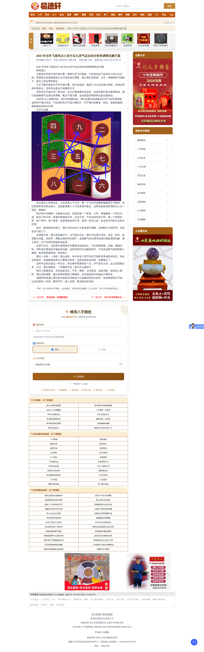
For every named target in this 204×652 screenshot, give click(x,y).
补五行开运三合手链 (54, 522)
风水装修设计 (111, 45)
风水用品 (60, 604)
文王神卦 (53, 452)
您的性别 (38, 343)
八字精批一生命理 (103, 409)
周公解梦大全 (64, 599)
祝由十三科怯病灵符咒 (54, 504)
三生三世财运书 (103, 466)
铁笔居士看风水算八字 (103, 427)
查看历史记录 (49, 390)
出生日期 (38, 358)
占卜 (54, 15)
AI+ (157, 15)
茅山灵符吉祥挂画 (103, 500)
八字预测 (53, 439)
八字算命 (45, 599)
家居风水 (60, 28)
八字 (40, 15)
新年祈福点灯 (53, 427)
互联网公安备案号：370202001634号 (118, 641)
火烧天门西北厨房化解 (103, 508)
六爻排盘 (103, 479)
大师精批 (111, 390)
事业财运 (75, 390)
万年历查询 (103, 452)
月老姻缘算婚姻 (103, 423)
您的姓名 (38, 324)
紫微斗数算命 (159, 599)
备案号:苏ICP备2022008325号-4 (83, 641)
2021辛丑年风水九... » (114, 297)
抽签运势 (53, 443)
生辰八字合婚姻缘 (53, 409)
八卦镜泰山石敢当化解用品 (103, 544)
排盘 (150, 15)
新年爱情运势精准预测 (103, 405)
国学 (120, 15)
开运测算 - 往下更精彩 (42, 400)
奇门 (106, 15)
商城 (142, 15)
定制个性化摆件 (160, 45)
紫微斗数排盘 (53, 484)
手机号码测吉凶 (53, 414)
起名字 (44, 604)
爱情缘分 (99, 390)
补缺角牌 (95, 45)
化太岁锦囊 (143, 45)
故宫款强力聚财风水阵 (103, 535)
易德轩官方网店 (103, 549)
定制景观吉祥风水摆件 (54, 500)
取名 (164, 15)
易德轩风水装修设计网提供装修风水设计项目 (56, 21)
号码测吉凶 (53, 461)
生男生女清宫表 (53, 470)
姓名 (62, 15)
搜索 (169, 5)
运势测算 (103, 457)
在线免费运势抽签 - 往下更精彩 (47, 433)
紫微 (84, 15)
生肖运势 (120, 599)
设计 (135, 15)
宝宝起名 (109, 599)
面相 (52, 604)
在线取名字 (63, 45)
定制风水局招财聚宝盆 (103, 513)
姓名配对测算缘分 (53, 418)
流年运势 (87, 390)
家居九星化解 (79, 45)
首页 (32, 15)
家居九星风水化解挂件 (54, 495)
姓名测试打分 (103, 461)
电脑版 (106, 632)
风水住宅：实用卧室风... (57, 297)
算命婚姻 (146, 599)
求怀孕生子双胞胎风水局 (53, 540)
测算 (128, 15)
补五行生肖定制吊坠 (103, 522)
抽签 (113, 15)
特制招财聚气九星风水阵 (53, 535)
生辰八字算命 (133, 599)
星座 (69, 15)
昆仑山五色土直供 (53, 513)
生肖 (98, 15)
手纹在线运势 (53, 466)
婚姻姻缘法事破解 (103, 517)
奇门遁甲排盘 (103, 484)
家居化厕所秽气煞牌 (54, 531)
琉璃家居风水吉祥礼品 (103, 504)
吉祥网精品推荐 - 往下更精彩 (45, 490)
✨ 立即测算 (78, 376)
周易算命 (77, 599)
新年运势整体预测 (53, 405)
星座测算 (103, 439)
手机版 (98, 632)
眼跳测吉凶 (103, 470)
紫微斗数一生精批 (103, 418)
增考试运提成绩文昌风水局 (103, 526)
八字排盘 (53, 479)
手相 (91, 15)
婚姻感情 (63, 390)
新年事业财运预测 (53, 423)
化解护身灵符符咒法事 (54, 508)
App (172, 15)
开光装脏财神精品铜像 (54, 544)
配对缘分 (103, 443)
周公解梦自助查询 (53, 475)
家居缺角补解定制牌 (103, 531)
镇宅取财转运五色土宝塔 (103, 540)
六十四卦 (53, 457)
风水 (47, 15)
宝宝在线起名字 (103, 414)
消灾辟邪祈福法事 (53, 517)
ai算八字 (47, 45)
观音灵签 (34, 604)
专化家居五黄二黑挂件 (54, 526)
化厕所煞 (127, 45)
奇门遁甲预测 (97, 599)
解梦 (76, 15)
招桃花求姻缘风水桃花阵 (53, 549)
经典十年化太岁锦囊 (103, 495)
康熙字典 (53, 448)
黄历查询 (103, 448)
